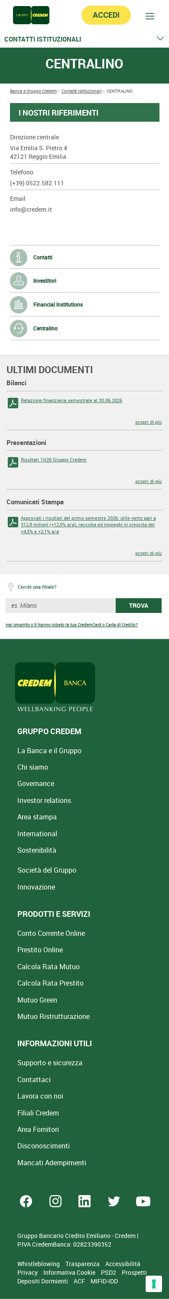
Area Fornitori (38, 1129)
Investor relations (44, 800)
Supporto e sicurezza (49, 1062)
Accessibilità (122, 1264)
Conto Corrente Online (51, 933)
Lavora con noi (40, 1096)
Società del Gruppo (46, 870)
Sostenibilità (36, 850)
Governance (35, 783)
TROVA (138, 605)
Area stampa (37, 817)
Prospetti (134, 1272)
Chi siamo (32, 767)
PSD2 (109, 1272)
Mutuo (53, 1016)
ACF (80, 1281)
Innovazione (36, 887)
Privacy (28, 1272)
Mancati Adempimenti (51, 1162)
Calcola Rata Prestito (50, 983)
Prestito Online (40, 949)
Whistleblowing (39, 1264)
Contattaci (34, 1079)
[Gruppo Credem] (31, 15)
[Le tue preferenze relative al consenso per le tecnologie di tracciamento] (154, 1284)
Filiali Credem (38, 1113)
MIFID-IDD (104, 1281)
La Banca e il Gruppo (49, 750)
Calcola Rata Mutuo (48, 966)
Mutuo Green (37, 1000)
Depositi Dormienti (43, 1281)
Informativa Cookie (70, 1272)
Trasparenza (83, 1264)
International (37, 833)
